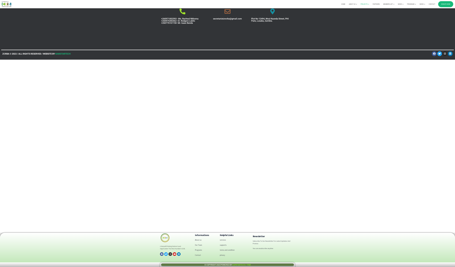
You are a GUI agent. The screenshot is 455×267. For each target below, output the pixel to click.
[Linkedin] (450, 53)
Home (343, 4)
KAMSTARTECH (63, 54)
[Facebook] (434, 53)
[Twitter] (439, 53)
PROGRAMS (411, 4)
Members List (388, 4)
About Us (352, 4)
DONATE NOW (445, 4)
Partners (376, 4)
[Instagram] (445, 53)
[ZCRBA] (6, 4)
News (400, 4)
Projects (364, 4)
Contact (432, 4)
